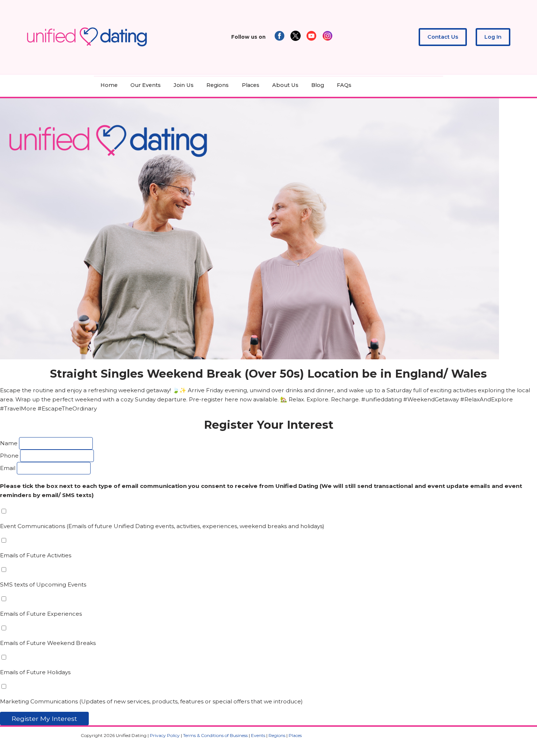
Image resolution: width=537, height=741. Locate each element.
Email (7, 468)
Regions (217, 85)
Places (250, 85)
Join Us (184, 85)
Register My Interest (44, 718)
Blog (317, 85)
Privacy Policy (165, 735)
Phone (9, 455)
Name (9, 443)
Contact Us (442, 37)
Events (258, 735)
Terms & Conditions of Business (215, 735)
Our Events (145, 85)
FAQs (344, 85)
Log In (493, 37)
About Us (285, 85)
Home (109, 85)
